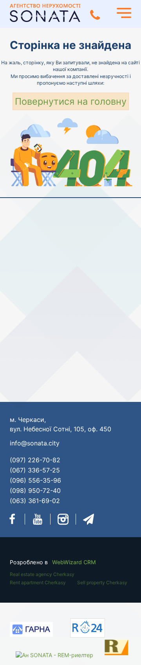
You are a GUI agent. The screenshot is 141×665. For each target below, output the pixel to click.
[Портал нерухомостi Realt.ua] (108, 646)
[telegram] (88, 519)
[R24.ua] (87, 628)
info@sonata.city (35, 443)
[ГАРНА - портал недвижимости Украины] (31, 630)
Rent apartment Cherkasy (38, 582)
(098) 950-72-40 (35, 490)
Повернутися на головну (71, 101)
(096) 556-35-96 (35, 480)
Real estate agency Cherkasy (42, 574)
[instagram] (63, 519)
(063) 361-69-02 (35, 501)
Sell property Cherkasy (102, 582)
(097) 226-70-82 (35, 460)
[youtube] (37, 519)
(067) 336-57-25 (35, 470)
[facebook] (12, 519)
